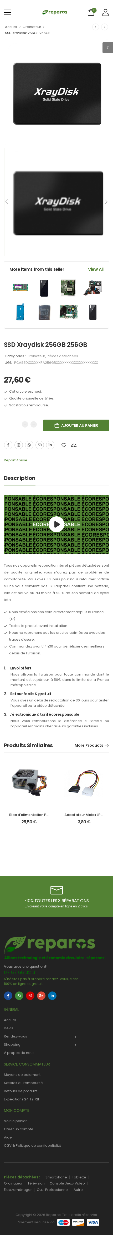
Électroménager (18, 1189)
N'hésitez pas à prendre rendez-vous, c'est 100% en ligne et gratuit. (41, 981)
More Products (89, 745)
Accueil (11, 26)
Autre (78, 1189)
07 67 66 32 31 (20, 972)
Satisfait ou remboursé (23, 1082)
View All (96, 269)
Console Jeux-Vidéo (67, 1183)
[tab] (19, 478)
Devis (8, 1028)
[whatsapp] (19, 995)
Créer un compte (18, 1129)
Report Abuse (15, 460)
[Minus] (25, 424)
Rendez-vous (15, 1036)
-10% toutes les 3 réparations (56, 901)
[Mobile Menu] (7, 12)
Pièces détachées (62, 356)
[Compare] (74, 445)
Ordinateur (32, 26)
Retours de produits (21, 1091)
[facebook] (8, 995)
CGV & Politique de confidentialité (32, 1145)
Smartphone (56, 1177)
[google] (41, 995)
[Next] (106, 201)
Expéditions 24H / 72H (22, 1099)
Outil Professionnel (53, 1189)
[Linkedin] (50, 445)
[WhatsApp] (29, 445)
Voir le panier (15, 1120)
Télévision (36, 1183)
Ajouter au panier (79, 425)
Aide (8, 1137)
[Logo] (54, 12)
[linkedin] (52, 995)
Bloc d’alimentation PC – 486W (36, 814)
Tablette (79, 1177)
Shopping (12, 1044)
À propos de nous (19, 1052)
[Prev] (7, 201)
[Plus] (33, 424)
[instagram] (30, 995)
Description (19, 478)
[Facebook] (8, 445)
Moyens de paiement (22, 1074)
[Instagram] (18, 445)
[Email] (39, 445)
